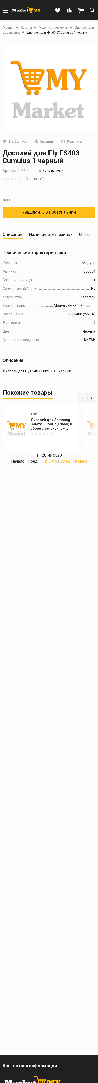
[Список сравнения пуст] (69, 10)
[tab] (13, 234)
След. (66, 461)
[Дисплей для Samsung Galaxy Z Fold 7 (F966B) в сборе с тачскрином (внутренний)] (17, 428)
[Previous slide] (82, 397)
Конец (81, 461)
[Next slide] (91, 397)
